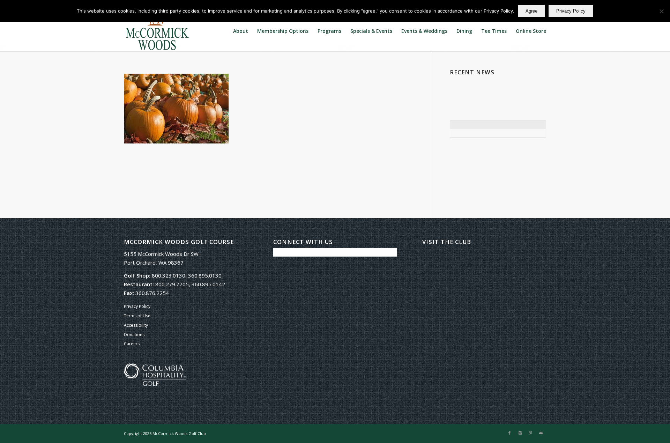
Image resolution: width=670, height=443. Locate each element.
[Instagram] (520, 433)
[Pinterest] (530, 433)
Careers (132, 344)
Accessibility (136, 325)
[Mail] (541, 433)
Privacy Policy (137, 306)
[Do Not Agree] (661, 11)
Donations (134, 335)
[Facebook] (509, 433)
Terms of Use (137, 316)
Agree (531, 11)
